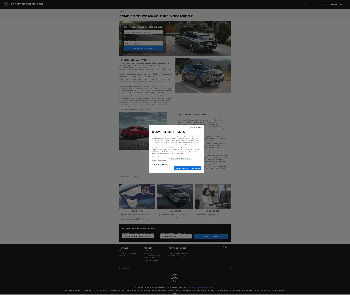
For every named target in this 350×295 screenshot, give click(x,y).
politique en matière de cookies (181, 158)
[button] (195, 127)
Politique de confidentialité (160, 164)
